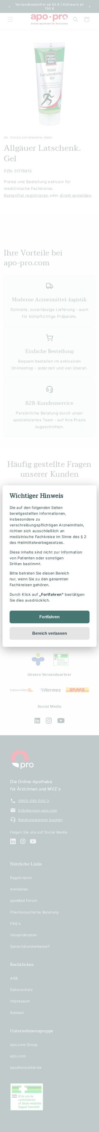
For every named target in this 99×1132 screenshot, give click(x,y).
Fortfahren (49, 617)
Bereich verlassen (49, 633)
